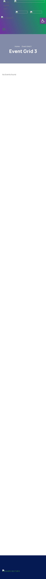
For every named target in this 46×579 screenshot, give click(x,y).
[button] (43, 21)
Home (17, 46)
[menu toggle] (3, 29)
